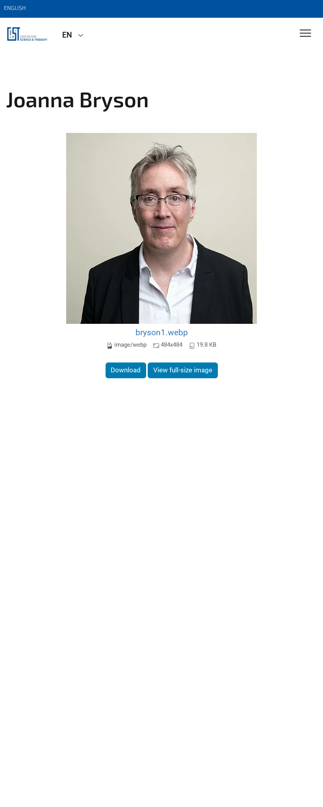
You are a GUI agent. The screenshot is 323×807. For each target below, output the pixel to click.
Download (126, 370)
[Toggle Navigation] (305, 34)
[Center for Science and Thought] (28, 34)
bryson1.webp (162, 332)
